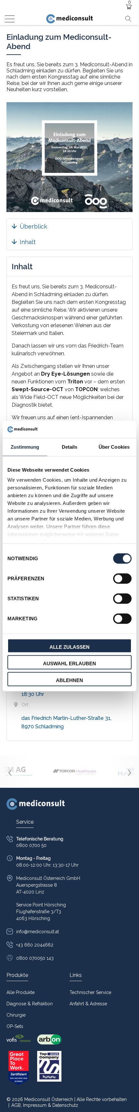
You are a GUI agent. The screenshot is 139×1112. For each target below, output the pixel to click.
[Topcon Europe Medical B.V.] (75, 771)
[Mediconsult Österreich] (69, 18)
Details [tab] (70, 446)
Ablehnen (69, 680)
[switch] (122, 578)
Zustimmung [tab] (25, 446)
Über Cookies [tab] (114, 446)
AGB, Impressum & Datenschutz (43, 1105)
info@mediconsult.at (37, 931)
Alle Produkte (20, 992)
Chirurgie (16, 1015)
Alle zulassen (69, 646)
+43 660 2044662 (34, 944)
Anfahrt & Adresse (88, 1003)
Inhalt (28, 242)
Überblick (33, 227)
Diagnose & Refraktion (29, 1003)
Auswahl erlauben (69, 663)
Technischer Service (90, 992)
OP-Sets (14, 1026)
